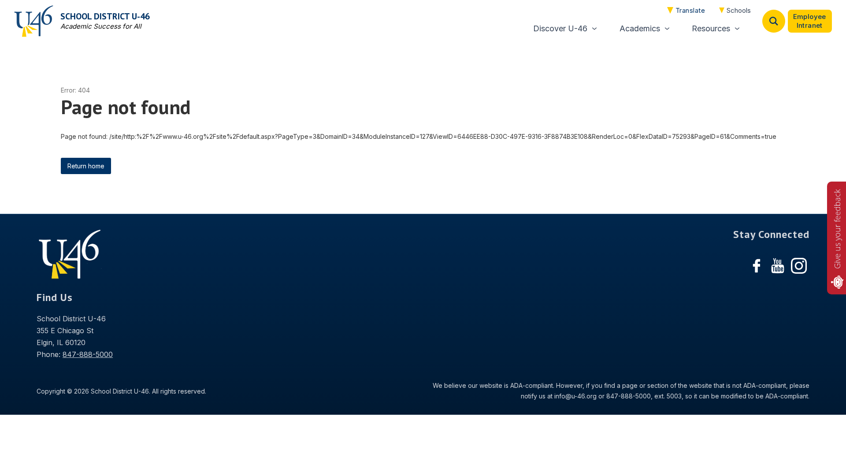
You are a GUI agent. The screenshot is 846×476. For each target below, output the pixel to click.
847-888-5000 (88, 354)
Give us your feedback (837, 229)
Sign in (810, 21)
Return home (85, 166)
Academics (640, 28)
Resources (711, 28)
